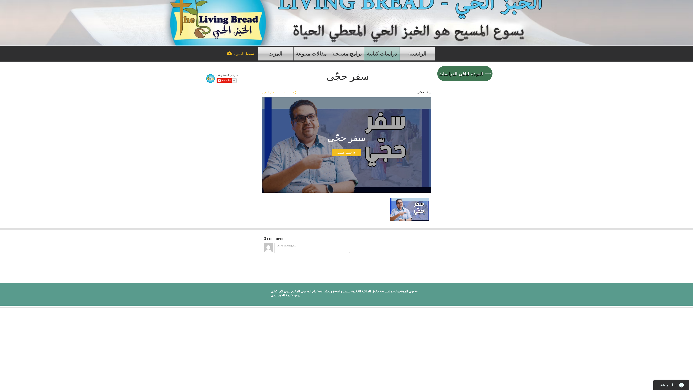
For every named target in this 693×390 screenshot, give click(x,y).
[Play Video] (409, 209)
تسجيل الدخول (269, 92)
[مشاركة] (295, 92)
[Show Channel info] (285, 92)
